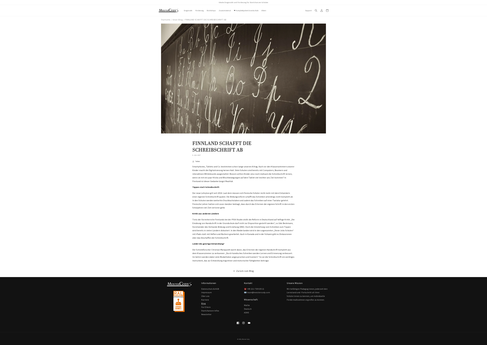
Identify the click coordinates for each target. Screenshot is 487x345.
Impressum (206, 292)
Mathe (247, 305)
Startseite (165, 19)
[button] (316, 10)
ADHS (246, 312)
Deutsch (247, 309)
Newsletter (206, 314)
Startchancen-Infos (210, 310)
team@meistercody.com (258, 292)
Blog (203, 303)
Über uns (205, 296)
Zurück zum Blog (245, 270)
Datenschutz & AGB (210, 289)
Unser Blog (177, 19)
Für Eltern (206, 307)
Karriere (205, 299)
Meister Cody (246, 339)
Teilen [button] (197, 161)
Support (308, 10)
